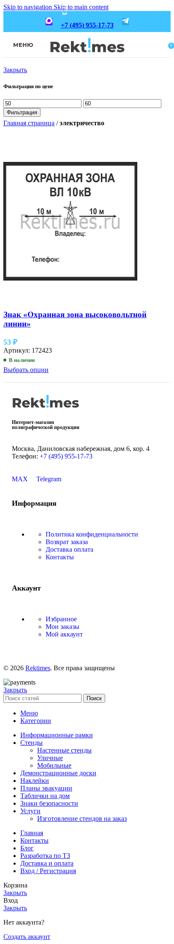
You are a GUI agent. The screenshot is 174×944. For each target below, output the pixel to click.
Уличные (50, 757)
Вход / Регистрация (48, 870)
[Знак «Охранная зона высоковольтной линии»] (70, 298)
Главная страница (28, 123)
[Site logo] (87, 58)
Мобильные (54, 765)
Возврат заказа (67, 541)
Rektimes (37, 668)
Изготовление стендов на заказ (82, 818)
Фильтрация (22, 112)
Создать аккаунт (26, 936)
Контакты (60, 557)
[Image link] (45, 410)
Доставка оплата (69, 549)
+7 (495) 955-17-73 (87, 25)
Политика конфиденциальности (92, 534)
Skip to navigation (28, 7)
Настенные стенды (64, 750)
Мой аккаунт (64, 634)
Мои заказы (62, 626)
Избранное (61, 619)
